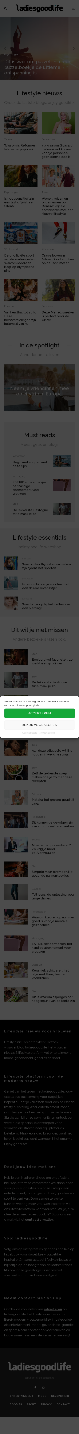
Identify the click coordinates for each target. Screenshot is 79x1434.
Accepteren (39, 713)
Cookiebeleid (29, 732)
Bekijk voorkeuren (40, 725)
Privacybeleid (47, 732)
